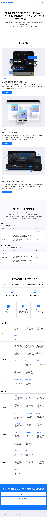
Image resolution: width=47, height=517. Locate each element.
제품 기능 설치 (27, 327)
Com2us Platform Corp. (12, 511)
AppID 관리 (37, 239)
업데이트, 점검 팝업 (17, 423)
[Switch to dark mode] (40, 2)
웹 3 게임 (26, 360)
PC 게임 (15, 360)
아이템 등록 (15, 404)
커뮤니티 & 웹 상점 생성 (28, 413)
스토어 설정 (37, 257)
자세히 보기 (7, 92)
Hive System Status (18, 514)
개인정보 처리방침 (25, 511)
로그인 (15, 343)
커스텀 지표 (15, 469)
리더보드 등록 (16, 442)
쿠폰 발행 (15, 432)
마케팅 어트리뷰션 (38, 352)
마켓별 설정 (15, 335)
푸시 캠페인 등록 (38, 432)
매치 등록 (26, 442)
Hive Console (3, 514)
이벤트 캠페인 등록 (28, 432)
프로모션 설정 (38, 404)
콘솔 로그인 (37, 232)
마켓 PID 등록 (27, 404)
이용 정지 (26, 423)
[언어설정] (42, 2)
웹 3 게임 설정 (38, 413)
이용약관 (20, 511)
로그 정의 (15, 450)
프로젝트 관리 (38, 236)
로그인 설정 (37, 253)
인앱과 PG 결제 (27, 343)
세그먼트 (26, 450)
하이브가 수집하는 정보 (17, 379)
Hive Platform (10, 514)
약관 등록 (15, 395)
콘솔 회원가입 (38, 231)
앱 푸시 (37, 343)
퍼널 (36, 450)
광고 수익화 (26, 352)
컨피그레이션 (38, 327)
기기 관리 (37, 423)
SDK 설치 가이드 (16, 327)
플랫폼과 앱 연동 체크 (28, 379)
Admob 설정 (16, 413)
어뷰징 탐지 (37, 360)
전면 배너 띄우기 (16, 352)
